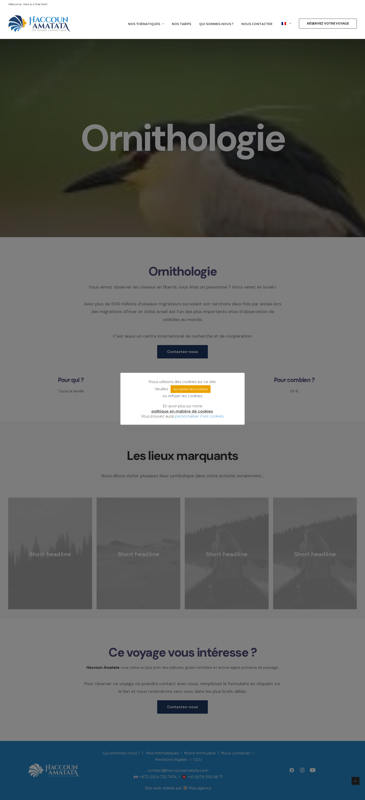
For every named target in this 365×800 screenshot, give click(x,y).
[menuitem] (147, 24)
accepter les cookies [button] (191, 389)
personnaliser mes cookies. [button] (199, 416)
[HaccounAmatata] (39, 23)
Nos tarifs (181, 24)
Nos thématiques (144, 24)
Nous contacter (256, 24)
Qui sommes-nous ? (216, 24)
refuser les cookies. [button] (185, 395)
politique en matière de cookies (182, 411)
